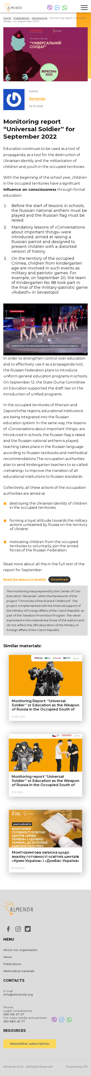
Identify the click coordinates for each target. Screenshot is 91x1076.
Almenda (37, 99)
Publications (12, 964)
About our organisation (20, 950)
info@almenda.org (18, 994)
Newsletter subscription (29, 1044)
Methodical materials (18, 971)
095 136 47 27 (13, 1014)
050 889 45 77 (14, 1021)
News (7, 957)
